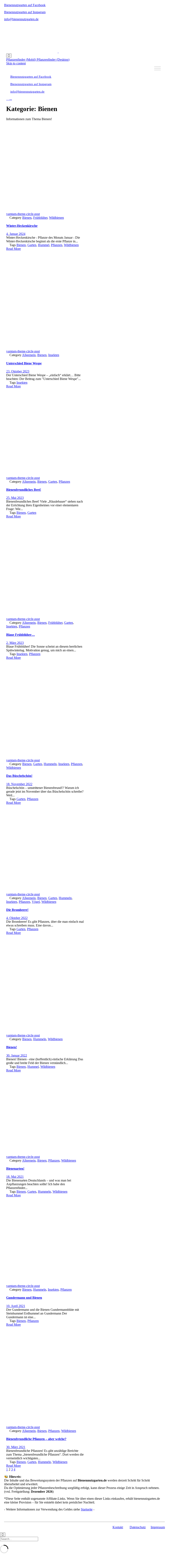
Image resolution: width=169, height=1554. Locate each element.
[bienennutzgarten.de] (58, 51)
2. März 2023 (15, 643)
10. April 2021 (15, 1306)
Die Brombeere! (17, 910)
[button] (21, 59)
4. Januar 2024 (15, 234)
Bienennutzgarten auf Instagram (25, 12)
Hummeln (50, 764)
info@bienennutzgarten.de (21, 19)
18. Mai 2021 (15, 1176)
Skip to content (16, 63)
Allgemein (29, 355)
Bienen (27, 217)
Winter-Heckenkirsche (22, 225)
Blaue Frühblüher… (20, 634)
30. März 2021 (15, 1447)
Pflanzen (56, 245)
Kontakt (118, 1527)
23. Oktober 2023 (17, 371)
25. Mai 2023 (15, 497)
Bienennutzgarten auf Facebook (25, 5)
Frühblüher (40, 217)
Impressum (158, 1527)
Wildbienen (56, 217)
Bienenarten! (15, 1168)
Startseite (87, 1509)
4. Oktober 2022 (17, 918)
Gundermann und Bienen (24, 1297)
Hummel (43, 245)
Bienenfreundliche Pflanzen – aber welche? (36, 1439)
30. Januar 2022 (16, 1055)
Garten (31, 245)
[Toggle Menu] (157, 68)
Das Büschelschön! (19, 776)
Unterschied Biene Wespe (24, 363)
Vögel (36, 901)
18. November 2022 (19, 784)
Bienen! (11, 1047)
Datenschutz (138, 1527)
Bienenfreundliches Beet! (23, 489)
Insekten (53, 355)
